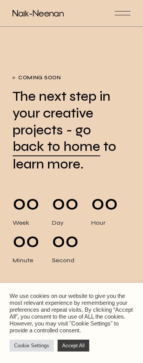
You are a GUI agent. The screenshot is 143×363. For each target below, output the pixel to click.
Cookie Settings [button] (31, 345)
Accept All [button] (73, 345)
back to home (56, 147)
